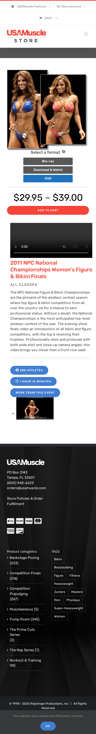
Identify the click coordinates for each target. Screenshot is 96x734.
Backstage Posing (24, 558)
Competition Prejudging (20, 591)
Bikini (58, 559)
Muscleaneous (21, 609)
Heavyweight (63, 583)
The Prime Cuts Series (22, 632)
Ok (48, 726)
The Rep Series (22, 650)
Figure (58, 575)
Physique (73, 600)
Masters (77, 592)
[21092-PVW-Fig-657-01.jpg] (35, 413)
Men (57, 600)
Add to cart (48, 210)
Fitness (74, 575)
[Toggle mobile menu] (86, 33)
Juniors (59, 592)
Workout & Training (25, 660)
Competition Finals (25, 573)
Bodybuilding (63, 567)
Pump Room (20, 619)
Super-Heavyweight (68, 608)
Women (59, 616)
